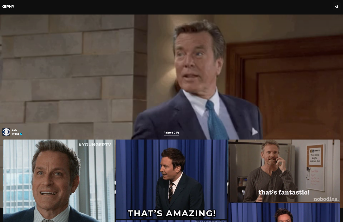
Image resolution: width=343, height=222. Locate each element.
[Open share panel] (337, 6)
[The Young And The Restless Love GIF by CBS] (171, 111)
